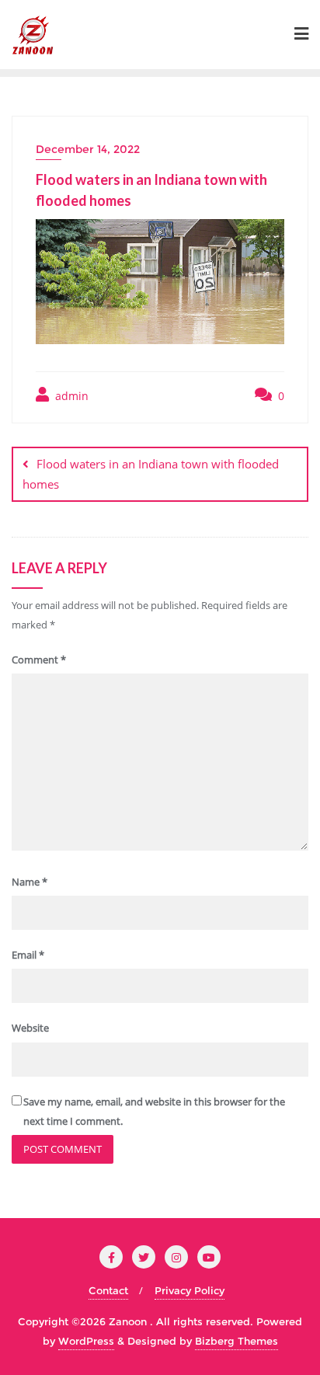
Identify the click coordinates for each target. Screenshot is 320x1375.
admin (70, 395)
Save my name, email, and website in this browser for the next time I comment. (154, 1111)
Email (28, 955)
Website (30, 1028)
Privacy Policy (189, 1290)
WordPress (86, 1341)
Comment (39, 660)
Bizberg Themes (236, 1341)
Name (29, 882)
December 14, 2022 (88, 149)
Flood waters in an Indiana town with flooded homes (151, 473)
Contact (108, 1290)
